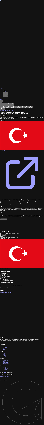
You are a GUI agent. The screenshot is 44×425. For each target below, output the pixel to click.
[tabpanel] (22, 225)
